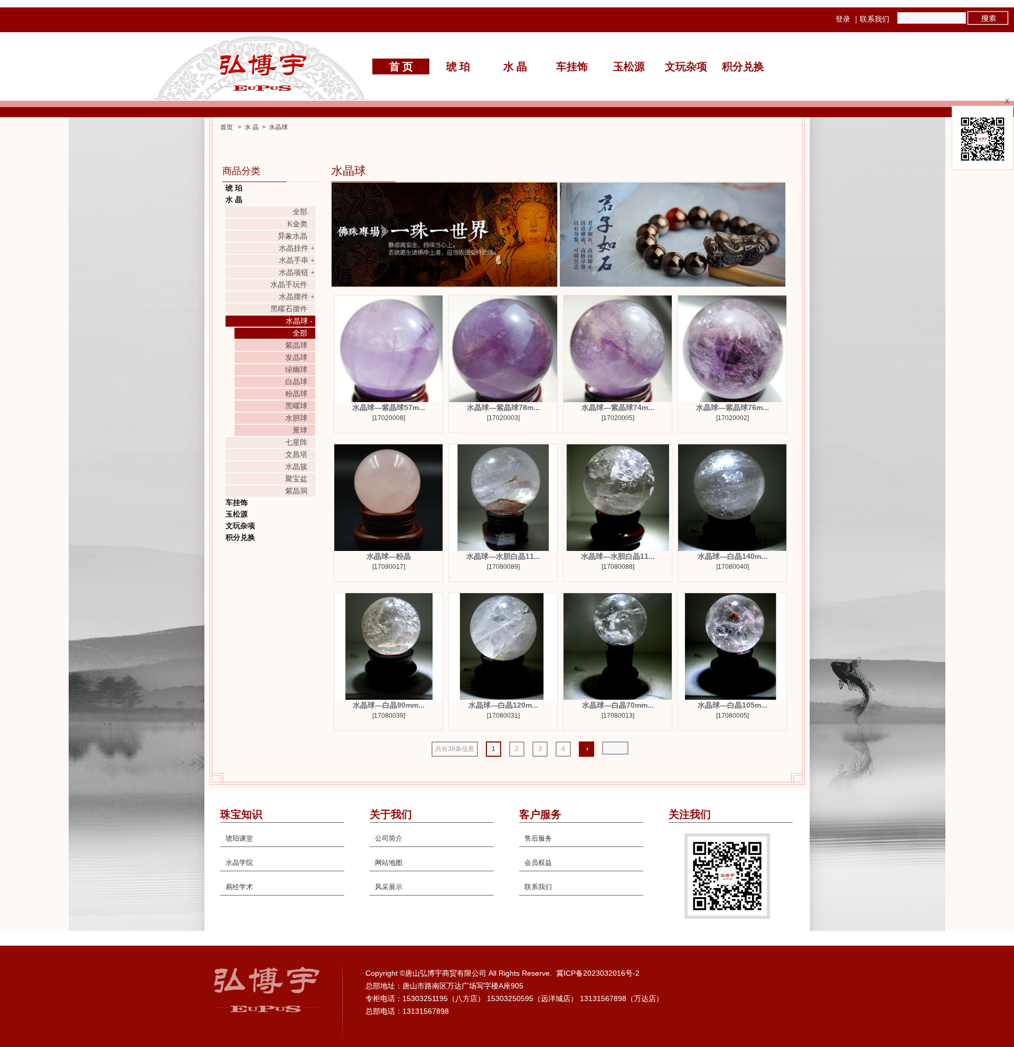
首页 (226, 127)
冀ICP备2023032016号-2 (598, 973)
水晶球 (278, 127)
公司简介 (388, 838)
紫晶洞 (296, 491)
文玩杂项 (686, 66)
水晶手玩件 (288, 285)
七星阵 (296, 442)
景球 (300, 430)
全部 (300, 212)
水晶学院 (239, 863)
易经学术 (239, 887)
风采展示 (388, 887)
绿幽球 (296, 370)
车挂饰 (572, 66)
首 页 (401, 66)
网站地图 (388, 863)
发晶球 (296, 357)
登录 (842, 19)
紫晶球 (296, 345)
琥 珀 (458, 66)
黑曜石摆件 (288, 309)
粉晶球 (296, 394)
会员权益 (538, 863)
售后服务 (538, 838)
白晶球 (296, 382)
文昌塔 (296, 455)
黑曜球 (296, 406)
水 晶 (515, 66)
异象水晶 (292, 236)
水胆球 (296, 418)
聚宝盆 (296, 479)
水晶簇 (296, 467)
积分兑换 (743, 66)
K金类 (297, 224)
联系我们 (874, 19)
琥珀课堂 (239, 838)
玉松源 (629, 66)
